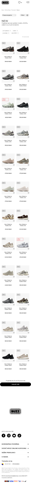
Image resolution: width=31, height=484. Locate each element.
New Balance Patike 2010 (23, 113)
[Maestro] (8, 481)
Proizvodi (13, 10)
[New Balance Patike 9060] (22, 271)
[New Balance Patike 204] (8, 160)
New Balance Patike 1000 (8, 57)
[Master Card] (6, 481)
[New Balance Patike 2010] (22, 104)
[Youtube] (14, 435)
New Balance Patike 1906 (8, 85)
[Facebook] (3, 435)
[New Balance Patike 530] (8, 215)
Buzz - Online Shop (6, 10)
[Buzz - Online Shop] (5, 2)
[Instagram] (9, 435)
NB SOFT (24, 475)
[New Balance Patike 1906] (8, 76)
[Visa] (11, 481)
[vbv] (19, 481)
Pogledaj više (15, 8)
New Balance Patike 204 (8, 169)
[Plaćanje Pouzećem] (25, 481)
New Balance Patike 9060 (23, 280)
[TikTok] (19, 435)
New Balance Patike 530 (8, 225)
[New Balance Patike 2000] (8, 104)
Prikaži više (15, 384)
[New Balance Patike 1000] (8, 48)
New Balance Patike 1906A (23, 85)
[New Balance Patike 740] (8, 271)
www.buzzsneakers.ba (11, 475)
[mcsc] (16, 481)
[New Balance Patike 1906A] (22, 76)
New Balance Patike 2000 (8, 113)
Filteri (22, 15)
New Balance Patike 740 (8, 280)
